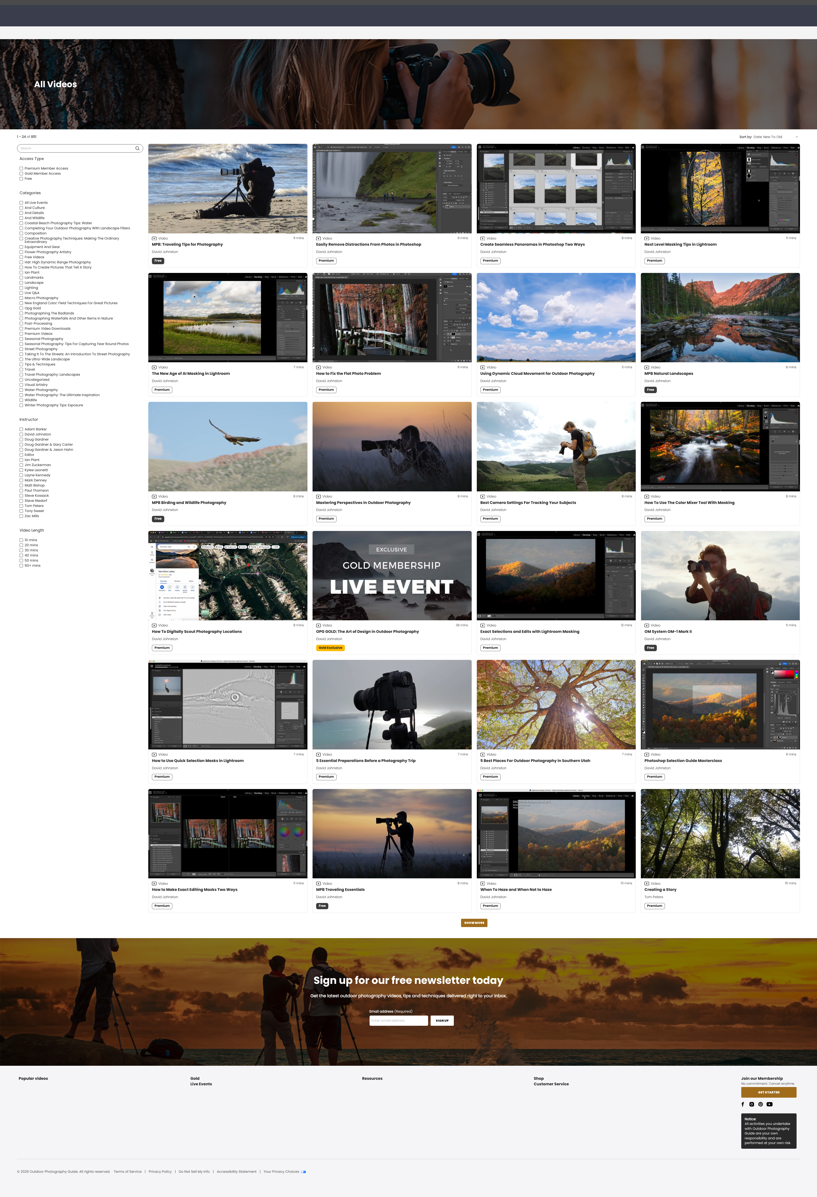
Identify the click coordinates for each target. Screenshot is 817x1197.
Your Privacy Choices (281, 1171)
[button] (137, 148)
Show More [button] (474, 923)
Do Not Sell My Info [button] (194, 1171)
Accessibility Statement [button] (237, 1171)
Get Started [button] (769, 1092)
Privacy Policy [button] (160, 1171)
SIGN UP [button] (442, 1021)
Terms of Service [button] (128, 1171)
